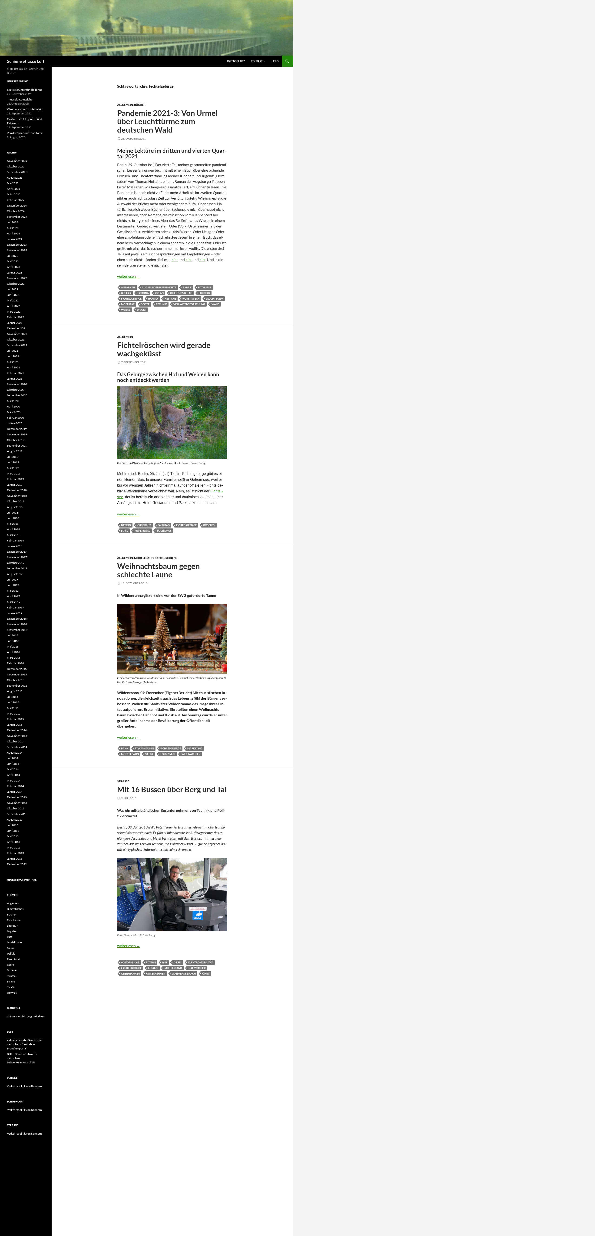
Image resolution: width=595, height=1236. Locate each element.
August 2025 (15, 177)
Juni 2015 (13, 702)
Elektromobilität (200, 962)
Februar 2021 (15, 373)
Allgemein (125, 105)
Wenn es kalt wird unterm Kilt (25, 109)
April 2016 (13, 652)
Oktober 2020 (15, 389)
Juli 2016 (12, 635)
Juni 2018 (13, 518)
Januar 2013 (14, 858)
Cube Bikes (144, 525)
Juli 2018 (12, 512)
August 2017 (15, 574)
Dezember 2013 (17, 797)
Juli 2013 (12, 825)
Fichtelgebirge (131, 298)
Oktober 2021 (15, 339)
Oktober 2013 (15, 808)
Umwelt (12, 992)
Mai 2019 (13, 468)
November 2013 (17, 803)
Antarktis (128, 287)
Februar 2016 (15, 663)
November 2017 (17, 557)
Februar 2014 (15, 786)
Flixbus (153, 967)
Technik (161, 304)
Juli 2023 (12, 255)
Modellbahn (144, 558)
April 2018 (13, 529)
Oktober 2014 (15, 741)
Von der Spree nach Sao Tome (25, 133)
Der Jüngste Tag (181, 292)
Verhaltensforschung (189, 304)
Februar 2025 (15, 200)
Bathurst (204, 287)
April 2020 (13, 406)
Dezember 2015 (17, 669)
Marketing (194, 748)
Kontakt (256, 61)
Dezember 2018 (17, 490)
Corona (143, 292)
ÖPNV (206, 973)
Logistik (11, 931)
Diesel (178, 962)
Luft (9, 937)
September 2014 (17, 747)
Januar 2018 (14, 546)
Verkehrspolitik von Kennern (24, 1086)
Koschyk (209, 525)
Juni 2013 (13, 830)
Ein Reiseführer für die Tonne (24, 89)
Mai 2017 (13, 590)
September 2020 (17, 395)
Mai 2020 (13, 401)
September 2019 (17, 445)
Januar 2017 (14, 613)
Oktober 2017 (15, 563)
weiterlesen (128, 276)
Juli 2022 (12, 289)
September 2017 (17, 568)
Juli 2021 (12, 350)
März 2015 (13, 713)
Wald (215, 304)
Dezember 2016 (17, 618)
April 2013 (13, 842)
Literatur (12, 925)
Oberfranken (130, 973)
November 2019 (17, 434)
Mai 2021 (13, 362)
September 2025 (17, 172)
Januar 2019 (14, 484)
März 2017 (13, 602)
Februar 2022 (15, 317)
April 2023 (13, 267)
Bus (164, 962)
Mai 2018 (13, 523)
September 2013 (17, 814)
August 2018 (15, 507)
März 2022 (13, 311)
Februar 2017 (15, 607)
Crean (159, 292)
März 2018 (13, 535)
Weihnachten (191, 753)
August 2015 (15, 691)
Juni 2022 (13, 295)
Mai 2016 (13, 646)
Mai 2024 (13, 228)
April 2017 (13, 596)
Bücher (139, 105)
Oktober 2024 (15, 211)
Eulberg (204, 292)
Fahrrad (164, 525)
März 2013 (13, 847)
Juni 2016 (13, 641)
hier (175, 259)
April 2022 (13, 306)
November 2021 (17, 334)
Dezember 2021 (17, 328)
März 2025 (13, 194)
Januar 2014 (14, 791)
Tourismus (164, 530)
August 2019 (15, 451)
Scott (145, 304)
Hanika (153, 298)
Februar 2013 (15, 853)
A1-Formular (130, 962)
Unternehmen (155, 973)
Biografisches (15, 909)
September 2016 (17, 629)
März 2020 (13, 412)
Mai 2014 (13, 769)
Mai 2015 (13, 708)
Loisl (124, 530)
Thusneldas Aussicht (19, 99)
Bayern (126, 525)
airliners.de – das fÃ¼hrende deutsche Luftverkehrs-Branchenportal (24, 1044)
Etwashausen (144, 748)
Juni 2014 (13, 763)
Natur (10, 948)
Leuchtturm (214, 298)
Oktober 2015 (15, 680)
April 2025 (13, 188)
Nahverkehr (197, 967)
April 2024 (13, 233)
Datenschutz (236, 61)
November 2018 (17, 496)
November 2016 (17, 624)
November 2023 (17, 250)
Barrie (187, 287)
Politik (11, 953)
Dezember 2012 (17, 864)
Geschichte (14, 920)
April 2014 (13, 775)
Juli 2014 (12, 758)
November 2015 (17, 674)
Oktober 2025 (15, 166)
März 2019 (13, 473)
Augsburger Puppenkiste (159, 287)
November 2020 (17, 384)
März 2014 (13, 780)
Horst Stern (190, 298)
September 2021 (17, 345)
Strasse (123, 781)
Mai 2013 (13, 836)
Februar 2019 (15, 479)
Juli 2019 (12, 456)
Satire (159, 558)
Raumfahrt (13, 959)
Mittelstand (173, 967)
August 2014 (15, 752)
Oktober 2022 (15, 283)
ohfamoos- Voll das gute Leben (25, 1016)
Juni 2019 (13, 462)
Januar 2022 (14, 322)
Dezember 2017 (17, 551)
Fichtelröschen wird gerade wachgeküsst (164, 349)
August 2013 (15, 819)
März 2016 (13, 657)
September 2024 (17, 216)
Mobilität (128, 304)
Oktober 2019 (15, 440)
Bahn (124, 748)
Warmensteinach (184, 973)
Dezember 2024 (17, 205)
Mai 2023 (13, 261)
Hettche (170, 298)
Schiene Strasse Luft (25, 61)
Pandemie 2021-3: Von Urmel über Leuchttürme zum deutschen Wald (167, 121)
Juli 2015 (12, 696)
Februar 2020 (15, 417)
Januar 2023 (14, 272)
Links (275, 61)
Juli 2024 (12, 222)
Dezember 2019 (17, 429)
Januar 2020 (14, 423)
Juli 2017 (12, 579)
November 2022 (17, 278)
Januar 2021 (14, 378)
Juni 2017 (13, 585)
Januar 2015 (14, 724)
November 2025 (17, 161)
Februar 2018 (15, 540)
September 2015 (17, 685)
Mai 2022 (13, 300)
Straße (11, 981)
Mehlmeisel (142, 530)
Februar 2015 (15, 719)
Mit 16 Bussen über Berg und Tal (172, 789)
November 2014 (17, 736)
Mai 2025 (13, 183)
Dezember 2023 (17, 244)
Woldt (142, 309)
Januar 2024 (14, 239)
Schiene (171, 558)
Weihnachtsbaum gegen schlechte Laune (158, 570)
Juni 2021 (13, 356)
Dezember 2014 (17, 730)
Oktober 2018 (15, 501)
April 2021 (13, 367)
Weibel (125, 309)
